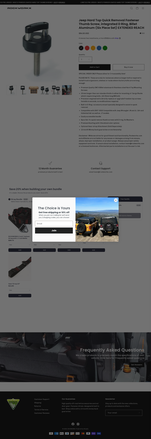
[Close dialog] (116, 200)
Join (54, 230)
